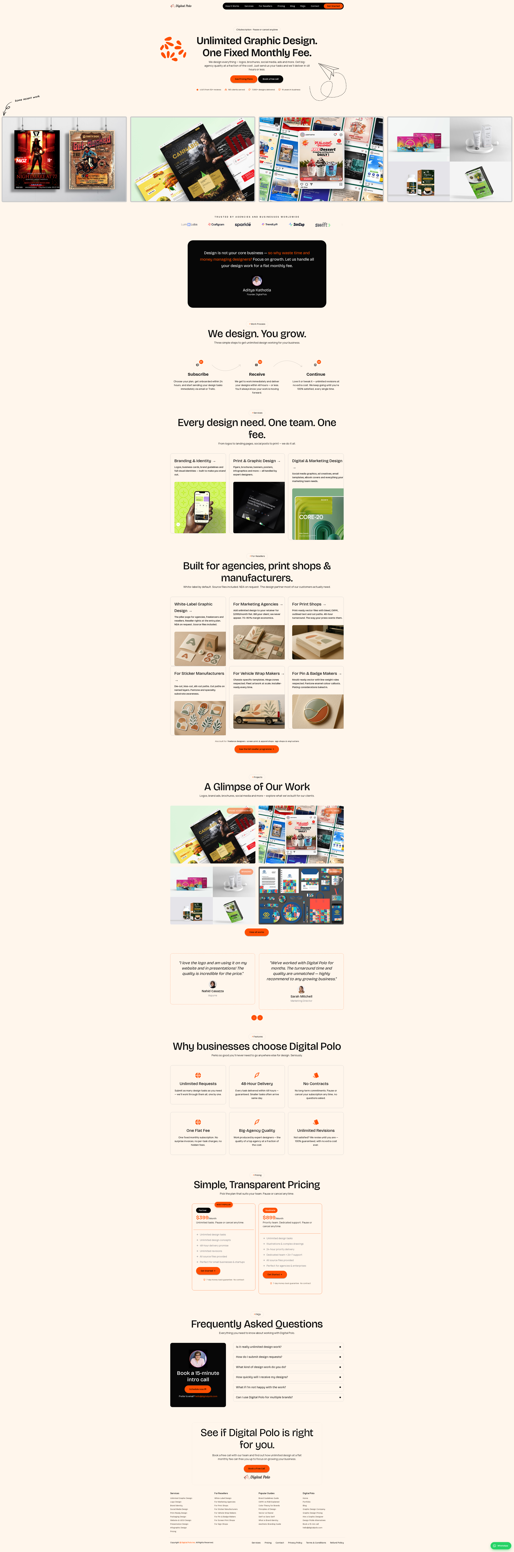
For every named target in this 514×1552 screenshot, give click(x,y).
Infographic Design (178, 1528)
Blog (292, 6)
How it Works (232, 6)
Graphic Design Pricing (313, 1513)
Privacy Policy (295, 1542)
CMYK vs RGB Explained (269, 1502)
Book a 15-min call (311, 1524)
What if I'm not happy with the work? (261, 1387)
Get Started (333, 6)
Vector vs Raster (266, 1513)
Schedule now (196, 1389)
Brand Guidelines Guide (269, 1498)
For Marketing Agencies (224, 1502)
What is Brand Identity (268, 1520)
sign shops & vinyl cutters (287, 741)
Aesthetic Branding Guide (270, 1524)
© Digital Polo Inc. (187, 1542)
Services (249, 6)
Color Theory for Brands (269, 1505)
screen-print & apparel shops (260, 741)
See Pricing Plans (244, 79)
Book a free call (271, 79)
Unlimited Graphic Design (181, 1498)
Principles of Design (267, 1509)
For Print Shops (221, 1505)
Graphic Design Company (314, 1509)
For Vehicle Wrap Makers (225, 1513)
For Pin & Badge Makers (225, 1517)
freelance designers (236, 741)
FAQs (302, 6)
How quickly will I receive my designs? (262, 1377)
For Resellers (265, 6)
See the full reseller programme (255, 749)
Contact (315, 6)
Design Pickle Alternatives (314, 1520)
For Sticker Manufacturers (226, 1509)
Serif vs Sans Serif (267, 1517)
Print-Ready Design (178, 1513)
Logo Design (175, 1502)
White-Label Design (222, 1498)
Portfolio (307, 1502)
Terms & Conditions (316, 1542)
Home (305, 1498)
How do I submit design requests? (259, 1357)
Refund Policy (337, 1542)
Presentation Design (179, 1524)
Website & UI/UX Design (180, 1520)
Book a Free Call (256, 1468)
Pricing (281, 6)
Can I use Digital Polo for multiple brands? (264, 1397)
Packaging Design (178, 1517)
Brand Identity (176, 1505)
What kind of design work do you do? (261, 1367)
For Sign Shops (221, 1524)
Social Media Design (179, 1509)
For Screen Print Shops (224, 1520)
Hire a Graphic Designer (313, 1517)
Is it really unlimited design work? (258, 1347)
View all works (256, 932)
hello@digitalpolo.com (206, 1396)
